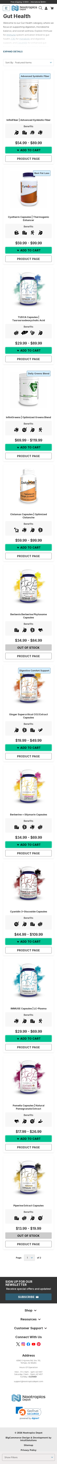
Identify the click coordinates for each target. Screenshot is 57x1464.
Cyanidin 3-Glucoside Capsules (28, 911)
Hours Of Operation (28, 1367)
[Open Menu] (6, 8)
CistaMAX (22, 42)
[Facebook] (28, 1344)
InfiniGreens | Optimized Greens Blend (28, 417)
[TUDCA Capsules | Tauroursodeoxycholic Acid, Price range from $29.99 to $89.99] (28, 290)
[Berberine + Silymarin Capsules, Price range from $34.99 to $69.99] (28, 787)
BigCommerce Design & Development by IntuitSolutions (28, 1439)
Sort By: (9, 62)
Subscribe (26, 1297)
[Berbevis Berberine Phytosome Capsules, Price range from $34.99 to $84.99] (28, 587)
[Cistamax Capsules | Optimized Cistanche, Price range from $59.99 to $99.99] (28, 487)
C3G (13, 38)
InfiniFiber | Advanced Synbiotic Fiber (28, 120)
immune (11, 34)
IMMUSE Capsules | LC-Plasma (29, 1008)
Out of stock (28, 647)
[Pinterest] (39, 1344)
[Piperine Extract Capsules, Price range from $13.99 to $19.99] (28, 1178)
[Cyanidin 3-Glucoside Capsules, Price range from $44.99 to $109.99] (28, 884)
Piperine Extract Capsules (28, 1205)
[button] (28, 1457)
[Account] (41, 8)
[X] (18, 1344)
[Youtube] (33, 1344)
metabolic (24, 38)
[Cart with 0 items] (52, 8)
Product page (28, 158)
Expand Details (13, 51)
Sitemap (28, 1445)
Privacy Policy (28, 1450)
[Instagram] (23, 1344)
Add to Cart (30, 150)
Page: (19, 1258)
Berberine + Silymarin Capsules (28, 814)
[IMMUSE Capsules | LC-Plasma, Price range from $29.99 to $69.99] (28, 981)
